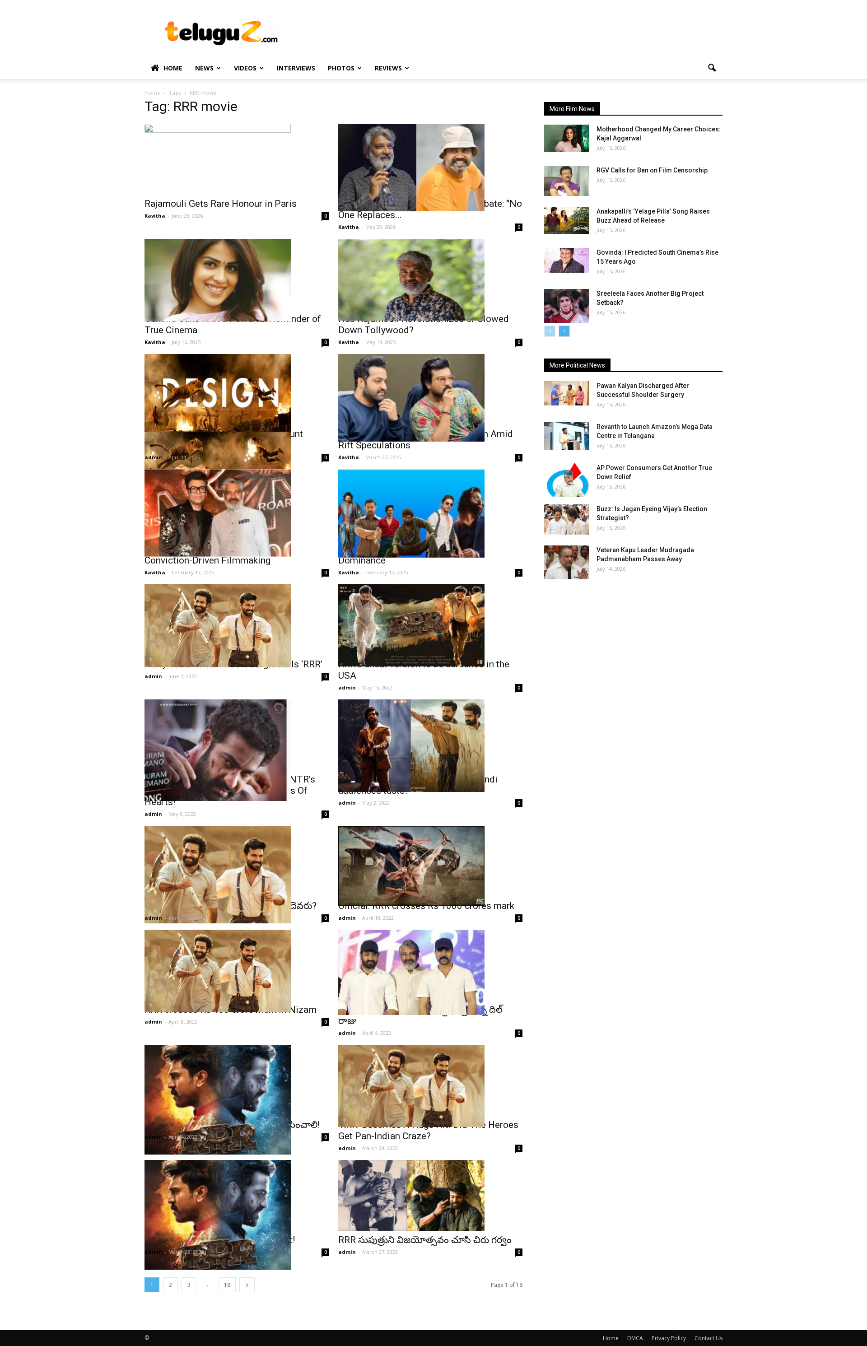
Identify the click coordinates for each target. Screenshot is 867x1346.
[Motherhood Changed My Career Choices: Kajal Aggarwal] (566, 138)
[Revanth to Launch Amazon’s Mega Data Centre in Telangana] (566, 436)
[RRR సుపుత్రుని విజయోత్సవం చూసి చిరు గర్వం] (430, 1195)
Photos (341, 68)
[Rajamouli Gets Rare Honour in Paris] (236, 160)
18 (227, 1285)
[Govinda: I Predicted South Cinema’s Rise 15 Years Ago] (566, 260)
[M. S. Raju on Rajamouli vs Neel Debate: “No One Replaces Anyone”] (430, 167)
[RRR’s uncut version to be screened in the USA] (430, 625)
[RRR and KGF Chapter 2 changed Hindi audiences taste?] (430, 745)
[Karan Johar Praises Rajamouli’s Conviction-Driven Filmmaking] (236, 513)
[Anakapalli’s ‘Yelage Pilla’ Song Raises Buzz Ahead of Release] (566, 220)
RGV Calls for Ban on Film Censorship (652, 170)
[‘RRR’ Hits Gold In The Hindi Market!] (236, 1215)
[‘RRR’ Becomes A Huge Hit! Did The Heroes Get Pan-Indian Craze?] (430, 1086)
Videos (245, 68)
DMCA (635, 1338)
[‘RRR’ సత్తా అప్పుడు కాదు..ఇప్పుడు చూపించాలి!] (236, 1100)
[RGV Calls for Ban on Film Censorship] (566, 181)
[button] (711, 68)
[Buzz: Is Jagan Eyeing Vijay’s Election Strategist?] (566, 519)
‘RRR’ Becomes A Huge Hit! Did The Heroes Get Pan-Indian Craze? (428, 1130)
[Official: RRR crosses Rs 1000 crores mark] (430, 866)
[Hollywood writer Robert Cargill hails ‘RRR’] (236, 625)
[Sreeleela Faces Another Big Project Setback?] (566, 306)
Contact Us (708, 1338)
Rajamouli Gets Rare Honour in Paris (220, 203)
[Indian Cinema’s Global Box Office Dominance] (430, 513)
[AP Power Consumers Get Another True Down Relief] (566, 480)
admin (153, 457)
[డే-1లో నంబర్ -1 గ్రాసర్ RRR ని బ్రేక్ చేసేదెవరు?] (236, 874)
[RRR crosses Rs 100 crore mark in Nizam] (236, 971)
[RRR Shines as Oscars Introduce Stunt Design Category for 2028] (236, 421)
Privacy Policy (669, 1338)
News (204, 68)
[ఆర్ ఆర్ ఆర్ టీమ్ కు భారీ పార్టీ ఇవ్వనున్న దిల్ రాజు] (430, 972)
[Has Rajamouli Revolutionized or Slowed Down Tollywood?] (430, 280)
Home (172, 68)
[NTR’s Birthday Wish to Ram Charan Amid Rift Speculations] (430, 398)
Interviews (296, 68)
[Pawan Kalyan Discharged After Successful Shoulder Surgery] (566, 393)
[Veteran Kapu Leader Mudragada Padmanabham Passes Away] (566, 562)
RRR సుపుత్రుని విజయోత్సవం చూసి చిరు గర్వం (425, 1239)
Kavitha (154, 215)
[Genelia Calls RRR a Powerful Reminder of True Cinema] (236, 280)
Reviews (388, 68)
